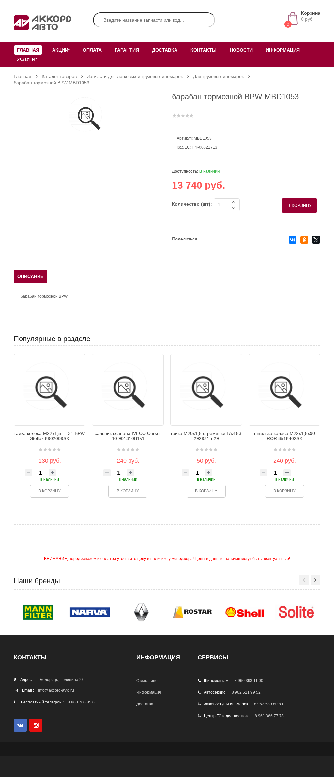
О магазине (147, 680)
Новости (241, 50)
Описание (30, 276)
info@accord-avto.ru (56, 690)
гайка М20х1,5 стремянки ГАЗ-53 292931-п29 (206, 436)
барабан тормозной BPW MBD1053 (51, 82)
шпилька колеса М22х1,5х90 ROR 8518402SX (284, 436)
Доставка (164, 50)
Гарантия (127, 50)
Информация (283, 50)
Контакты (203, 50)
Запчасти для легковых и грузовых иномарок (135, 76)
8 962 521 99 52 (246, 692)
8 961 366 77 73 (269, 716)
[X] (315, 240)
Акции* (61, 50)
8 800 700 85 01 (82, 702)
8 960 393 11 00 (249, 680)
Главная (28, 50)
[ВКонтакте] (292, 240)
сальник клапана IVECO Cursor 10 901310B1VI (128, 436)
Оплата (92, 50)
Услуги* (27, 59)
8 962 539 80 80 (268, 704)
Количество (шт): (192, 204)
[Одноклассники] (304, 240)
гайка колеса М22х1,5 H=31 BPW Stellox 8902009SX (49, 436)
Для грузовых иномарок (218, 76)
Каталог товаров (59, 76)
